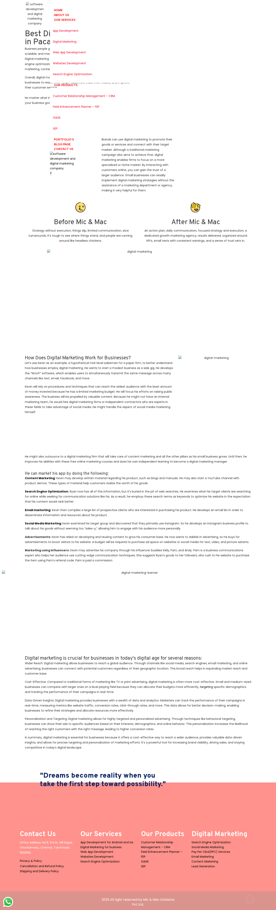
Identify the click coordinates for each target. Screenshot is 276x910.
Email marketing (37, 510)
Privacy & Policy (31, 861)
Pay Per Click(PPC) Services (211, 852)
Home (58, 10)
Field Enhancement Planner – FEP (76, 107)
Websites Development (69, 63)
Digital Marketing (64, 42)
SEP (55, 129)
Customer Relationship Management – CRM (84, 96)
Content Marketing (40, 478)
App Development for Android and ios (106, 842)
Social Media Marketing (43, 523)
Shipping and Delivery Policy (39, 871)
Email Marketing (203, 857)
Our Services (65, 20)
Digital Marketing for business (101, 847)
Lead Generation (203, 866)
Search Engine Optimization (72, 74)
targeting (206, 687)
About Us (61, 15)
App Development (66, 31)
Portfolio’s (64, 139)
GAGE (57, 118)
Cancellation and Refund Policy (42, 866)
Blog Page (62, 144)
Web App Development (69, 52)
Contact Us (63, 149)
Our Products (66, 85)
